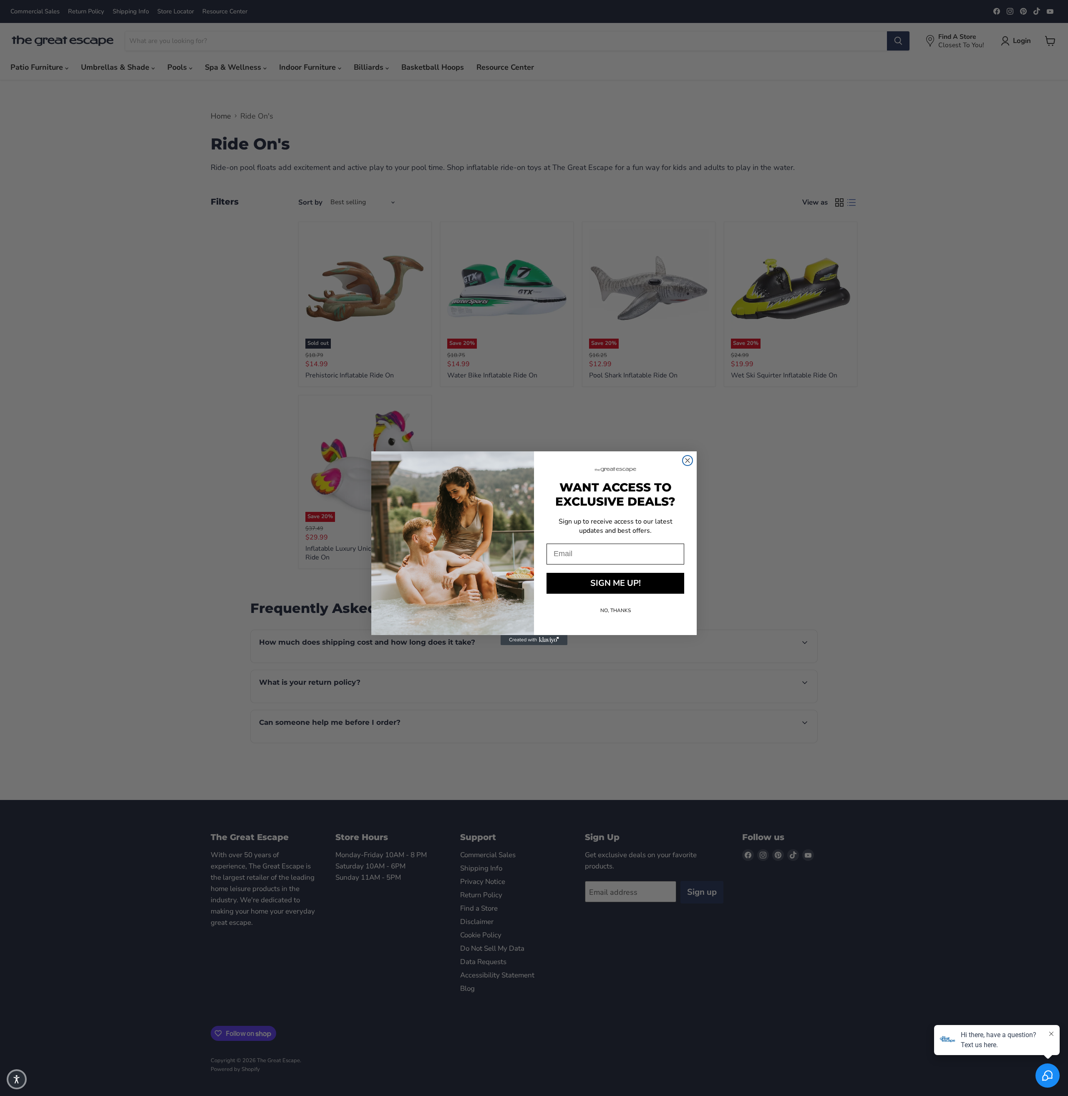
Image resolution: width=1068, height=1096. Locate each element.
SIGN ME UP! (615, 583)
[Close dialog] (688, 461)
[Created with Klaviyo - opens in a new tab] (534, 640)
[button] (17, 1079)
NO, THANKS (615, 610)
